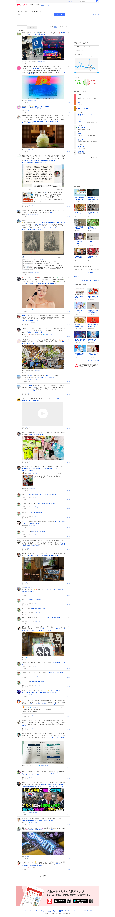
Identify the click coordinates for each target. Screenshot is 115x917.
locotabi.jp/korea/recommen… (41, 121)
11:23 (68, 614)
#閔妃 (35, 224)
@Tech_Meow (41, 259)
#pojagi (46, 773)
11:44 (68, 490)
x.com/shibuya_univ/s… (40, 162)
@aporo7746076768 (31, 548)
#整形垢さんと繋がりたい (36, 865)
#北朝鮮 (49, 786)
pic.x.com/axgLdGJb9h (28, 229)
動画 (26, 11)
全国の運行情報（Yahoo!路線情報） (89, 280)
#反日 (43, 222)
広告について (67, 910)
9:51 (69, 63)
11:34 (68, 517)
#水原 (49, 468)
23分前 (68, 102)
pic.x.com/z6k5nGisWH (28, 123)
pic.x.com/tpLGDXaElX (50, 829)
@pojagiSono (25, 773)
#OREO (32, 829)
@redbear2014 (28, 587)
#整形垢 (24, 865)
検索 (60, 14)
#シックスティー (57, 106)
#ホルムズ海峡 (38, 786)
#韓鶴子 (47, 589)
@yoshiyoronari (33, 473)
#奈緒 (37, 468)
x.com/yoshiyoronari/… (28, 470)
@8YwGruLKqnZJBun (30, 220)
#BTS (28, 829)
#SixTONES (58, 521)
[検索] (97, 1)
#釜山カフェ (38, 555)
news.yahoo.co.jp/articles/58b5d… (39, 725)
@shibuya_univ (33, 189)
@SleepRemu (32, 525)
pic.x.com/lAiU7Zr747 (45, 630)
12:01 (68, 324)
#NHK (23, 468)
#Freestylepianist (26, 692)
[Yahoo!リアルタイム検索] (28, 4)
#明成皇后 (40, 224)
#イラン (45, 786)
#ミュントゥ (56, 398)
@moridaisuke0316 (39, 628)
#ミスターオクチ (58, 628)
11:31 (68, 549)
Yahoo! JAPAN (70, 1)
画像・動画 (32, 27)
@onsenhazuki (48, 334)
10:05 (68, 824)
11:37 (68, 508)
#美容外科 (50, 737)
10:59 (68, 686)
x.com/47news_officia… (52, 704)
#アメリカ (27, 725)
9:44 (69, 869)
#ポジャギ (55, 773)
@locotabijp (30, 149)
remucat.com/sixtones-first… (32, 523)
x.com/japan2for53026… (40, 229)
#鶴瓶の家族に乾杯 (30, 468)
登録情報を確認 (45, 5)
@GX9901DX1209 (37, 594)
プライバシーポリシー (40, 910)
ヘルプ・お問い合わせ (88, 910)
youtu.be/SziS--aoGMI (47, 784)
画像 (22, 11)
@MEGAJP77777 (33, 812)
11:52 (68, 394)
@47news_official (35, 707)
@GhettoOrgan (39, 323)
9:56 (69, 858)
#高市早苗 (58, 589)
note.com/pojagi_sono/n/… (36, 773)
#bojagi (50, 773)
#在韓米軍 (27, 786)
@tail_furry (37, 497)
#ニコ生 (62, 398)
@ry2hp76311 (32, 461)
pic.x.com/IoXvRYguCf (53, 555)
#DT (44, 332)
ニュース (38, 11)
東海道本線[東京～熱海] (80, 273)
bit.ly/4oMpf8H (30, 283)
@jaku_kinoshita (49, 628)
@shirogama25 (29, 427)
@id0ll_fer (27, 110)
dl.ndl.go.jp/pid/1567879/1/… (49, 227)
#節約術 (42, 283)
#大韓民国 (41, 468)
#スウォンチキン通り (45, 494)
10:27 (68, 767)
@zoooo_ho (29, 582)
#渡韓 (56, 864)
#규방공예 (27, 774)
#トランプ (52, 589)
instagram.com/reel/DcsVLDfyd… (49, 692)
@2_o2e (37, 868)
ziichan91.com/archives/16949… (30, 820)
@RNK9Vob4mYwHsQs (33, 214)
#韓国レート (62, 864)
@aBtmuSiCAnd (32, 100)
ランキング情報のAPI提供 (49, 912)
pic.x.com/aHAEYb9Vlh (51, 283)
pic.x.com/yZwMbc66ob (29, 74)
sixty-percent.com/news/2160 (41, 106)
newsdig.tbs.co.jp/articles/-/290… (30, 320)
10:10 (68, 814)
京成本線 (76, 276)
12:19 (68, 216)
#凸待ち (26, 400)
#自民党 (26, 591)
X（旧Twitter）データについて (64, 912)
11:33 (68, 527)
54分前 (68, 151)
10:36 (68, 716)
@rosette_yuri (30, 657)
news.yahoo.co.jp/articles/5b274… (46, 377)
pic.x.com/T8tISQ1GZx (28, 343)
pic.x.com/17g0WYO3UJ (41, 34)
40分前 (68, 112)
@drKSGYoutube (45, 765)
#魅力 (23, 523)
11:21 (68, 659)
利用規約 (61, 910)
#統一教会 (37, 704)
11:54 (68, 372)
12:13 (68, 274)
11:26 (68, 604)
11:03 (68, 677)
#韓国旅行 (27, 160)
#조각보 (60, 773)
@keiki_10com (34, 822)
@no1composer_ (38, 370)
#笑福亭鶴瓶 (33, 545)
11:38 (68, 499)
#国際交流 (39, 160)
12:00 (68, 336)
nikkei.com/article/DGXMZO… (30, 390)
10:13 (68, 778)
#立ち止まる (52, 160)
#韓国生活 (44, 555)
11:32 (68, 536)
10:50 (68, 696)
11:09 (68, 668)
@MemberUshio (42, 61)
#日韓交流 (33, 160)
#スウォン (54, 468)
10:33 (68, 729)
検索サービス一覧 (77, 910)
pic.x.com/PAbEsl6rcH (35, 400)
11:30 (68, 583)
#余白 (46, 160)
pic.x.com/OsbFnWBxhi (28, 162)
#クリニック (57, 737)
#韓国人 (54, 222)
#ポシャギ (33, 774)
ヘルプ (77, 1)
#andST (29, 108)
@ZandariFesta (35, 68)
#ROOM (38, 692)
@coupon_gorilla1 (38, 309)
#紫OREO (40, 829)
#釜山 (29, 555)
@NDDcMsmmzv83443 (33, 379)
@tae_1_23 (28, 856)
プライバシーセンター (52, 910)
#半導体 (30, 375)
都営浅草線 (90, 273)
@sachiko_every (32, 694)
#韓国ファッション (40, 108)
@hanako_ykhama (32, 715)
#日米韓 (32, 786)
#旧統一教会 (47, 820)
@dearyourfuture (36, 728)
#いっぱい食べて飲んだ (33, 630)
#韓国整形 (28, 332)
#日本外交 (54, 786)
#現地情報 (55, 121)
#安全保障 (60, 786)
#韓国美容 (35, 332)
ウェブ (18, 11)
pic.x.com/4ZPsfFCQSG (38, 434)
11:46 (68, 462)
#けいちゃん (52, 690)
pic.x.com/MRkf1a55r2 (28, 739)
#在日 (47, 222)
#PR (51, 106)
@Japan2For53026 (35, 257)
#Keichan (58, 690)
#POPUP (24, 108)
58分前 (68, 206)
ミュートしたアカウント (93, 14)
